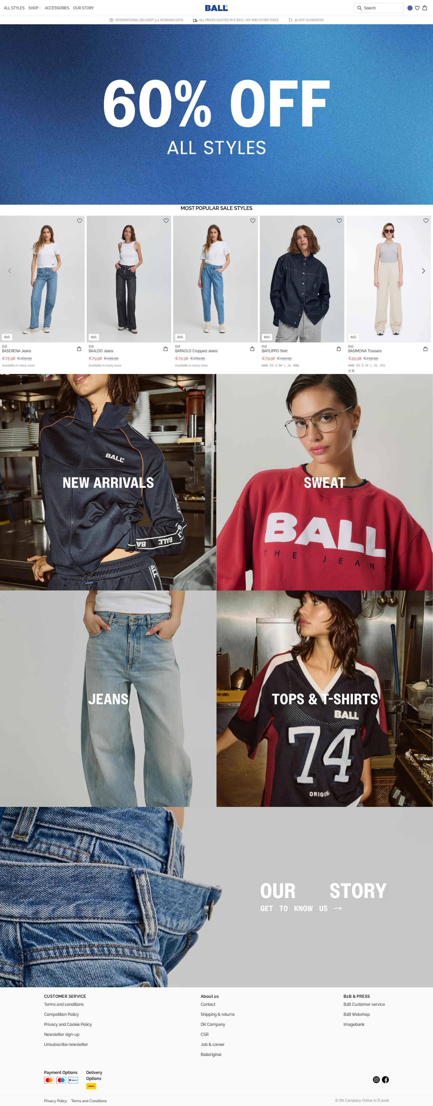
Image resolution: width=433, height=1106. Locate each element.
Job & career (213, 1044)
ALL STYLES (14, 8)
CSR (204, 1034)
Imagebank (354, 1024)
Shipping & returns (218, 1014)
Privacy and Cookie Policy (68, 1024)
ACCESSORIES (57, 8)
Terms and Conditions (89, 1101)
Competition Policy (61, 1014)
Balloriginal (211, 1054)
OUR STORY (83, 8)
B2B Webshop (357, 1014)
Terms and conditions (64, 1004)
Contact (208, 1004)
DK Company (213, 1024)
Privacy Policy (55, 1101)
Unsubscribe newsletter (66, 1044)
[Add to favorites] (80, 221)
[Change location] (410, 8)
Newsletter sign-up (61, 1034)
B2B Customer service (364, 1004)
